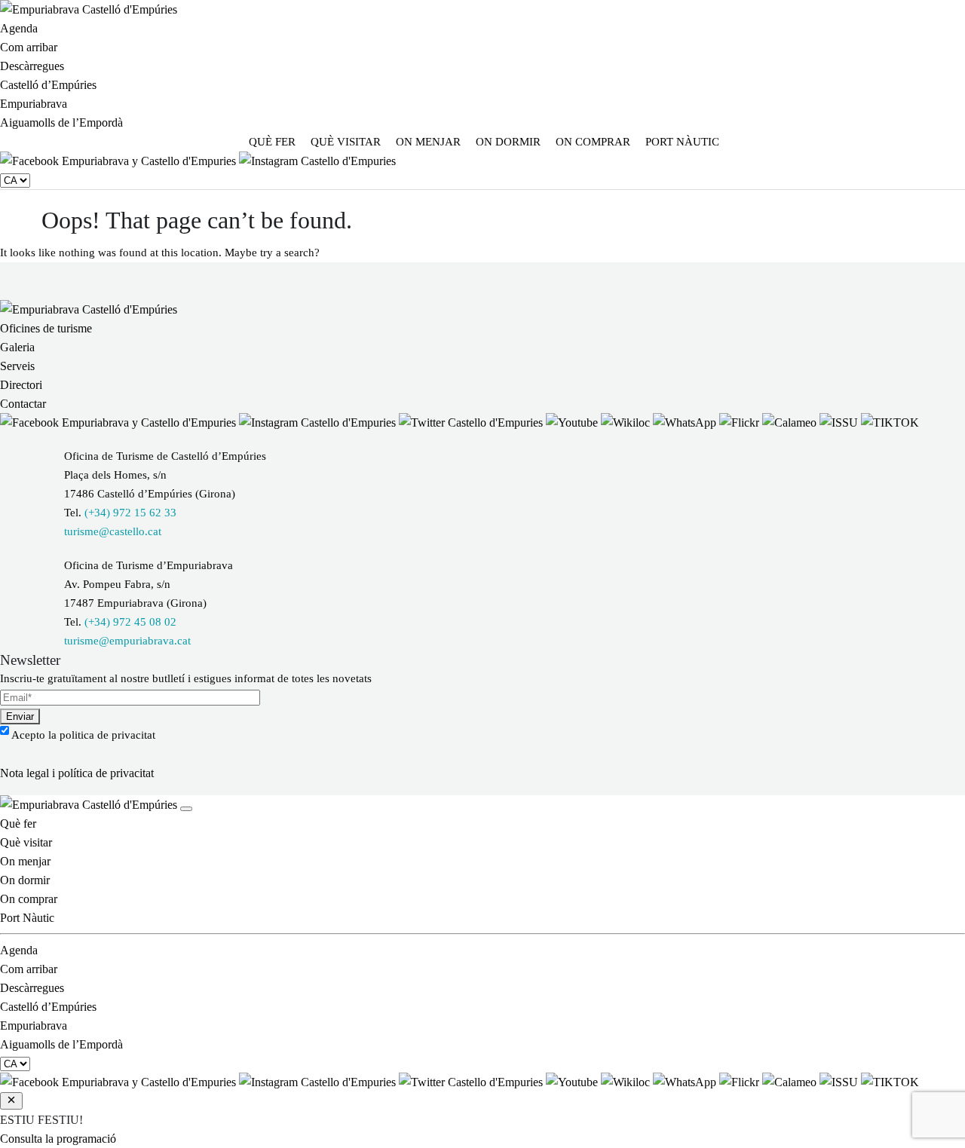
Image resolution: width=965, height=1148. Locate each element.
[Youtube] (573, 422)
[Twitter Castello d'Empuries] (472, 422)
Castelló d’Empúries (48, 84)
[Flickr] (740, 422)
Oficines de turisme (46, 328)
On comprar (593, 142)
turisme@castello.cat (112, 531)
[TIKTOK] (890, 422)
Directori (21, 384)
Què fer (272, 142)
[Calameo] (790, 422)
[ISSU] (840, 422)
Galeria (17, 347)
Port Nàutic (682, 142)
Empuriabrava (33, 103)
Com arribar (28, 47)
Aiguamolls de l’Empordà (61, 122)
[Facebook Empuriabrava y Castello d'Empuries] (119, 161)
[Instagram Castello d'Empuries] (317, 161)
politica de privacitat (107, 735)
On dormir (508, 142)
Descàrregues (32, 66)
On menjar (428, 142)
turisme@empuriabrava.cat (127, 641)
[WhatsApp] (686, 422)
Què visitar (346, 142)
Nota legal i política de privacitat (77, 773)
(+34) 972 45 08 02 (130, 622)
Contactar (23, 403)
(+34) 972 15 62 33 (130, 513)
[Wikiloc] (627, 422)
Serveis (17, 366)
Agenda (19, 28)
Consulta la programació (58, 1138)
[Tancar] (186, 809)
